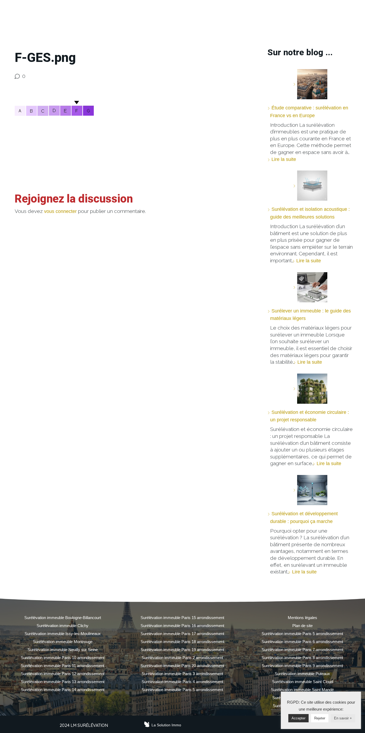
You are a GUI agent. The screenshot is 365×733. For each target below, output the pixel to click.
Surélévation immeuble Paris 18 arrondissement (182, 641)
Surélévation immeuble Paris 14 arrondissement (62, 689)
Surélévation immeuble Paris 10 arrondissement (62, 657)
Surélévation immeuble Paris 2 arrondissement (182, 657)
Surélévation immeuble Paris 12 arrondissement (62, 673)
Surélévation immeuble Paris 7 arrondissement (302, 649)
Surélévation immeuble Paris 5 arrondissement (182, 689)
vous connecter (60, 211)
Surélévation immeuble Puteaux (302, 673)
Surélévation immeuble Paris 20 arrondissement (182, 665)
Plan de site (302, 625)
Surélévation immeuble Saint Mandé (302, 689)
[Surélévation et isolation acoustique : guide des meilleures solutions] (310, 186)
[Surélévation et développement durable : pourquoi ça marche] (310, 490)
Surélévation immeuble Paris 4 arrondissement (182, 681)
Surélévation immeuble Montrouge (62, 641)
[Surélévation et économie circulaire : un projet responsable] (310, 389)
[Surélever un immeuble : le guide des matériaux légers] (310, 287)
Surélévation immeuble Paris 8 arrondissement (302, 657)
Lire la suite (283, 159)
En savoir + (343, 718)
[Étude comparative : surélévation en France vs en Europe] (310, 84)
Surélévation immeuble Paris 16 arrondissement (182, 625)
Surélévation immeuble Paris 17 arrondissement (182, 633)
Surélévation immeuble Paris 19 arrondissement (182, 649)
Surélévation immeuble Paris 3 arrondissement (182, 673)
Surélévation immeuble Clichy (62, 625)
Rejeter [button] (319, 718)
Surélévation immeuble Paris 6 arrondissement (302, 641)
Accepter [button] (298, 718)
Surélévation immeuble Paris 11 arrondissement (62, 665)
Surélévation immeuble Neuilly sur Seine (63, 649)
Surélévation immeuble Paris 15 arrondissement (182, 617)
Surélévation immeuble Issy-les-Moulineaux (63, 633)
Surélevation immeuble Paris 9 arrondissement (302, 665)
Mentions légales (302, 617)
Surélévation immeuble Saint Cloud (302, 681)
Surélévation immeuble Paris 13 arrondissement (62, 681)
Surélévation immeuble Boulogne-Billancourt (62, 617)
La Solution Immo (166, 725)
